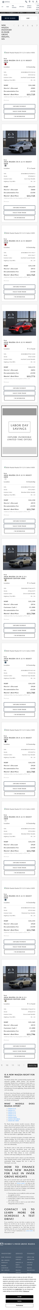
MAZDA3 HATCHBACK (14, 1119)
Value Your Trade (19, 111)
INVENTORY (6, 1253)
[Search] (33, 2)
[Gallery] (19, 12)
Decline (19, 1301)
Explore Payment (19, 106)
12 (19, 1065)
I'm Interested (19, 116)
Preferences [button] (26, 1291)
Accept (19, 1296)
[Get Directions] (30, 2)
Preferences (19, 1305)
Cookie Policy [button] (18, 1289)
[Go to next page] (24, 1065)
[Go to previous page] (14, 25)
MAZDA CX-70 (12, 1114)
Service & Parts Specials (19, 1265)
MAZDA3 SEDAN (12, 1117)
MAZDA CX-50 (12, 1112)
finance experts (21, 1183)
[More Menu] (2, 7)
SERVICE (19, 1253)
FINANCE (31, 1253)
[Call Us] (26, 2)
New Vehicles (6, 1257)
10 (7, 1065)
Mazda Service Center (18, 1272)
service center (29, 1230)
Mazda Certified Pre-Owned (5, 1268)
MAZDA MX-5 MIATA (13, 1120)
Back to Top (32, 1065)
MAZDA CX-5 (11, 1110)
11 (13, 1065)
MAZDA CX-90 (12, 1115)
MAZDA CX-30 (12, 1108)
